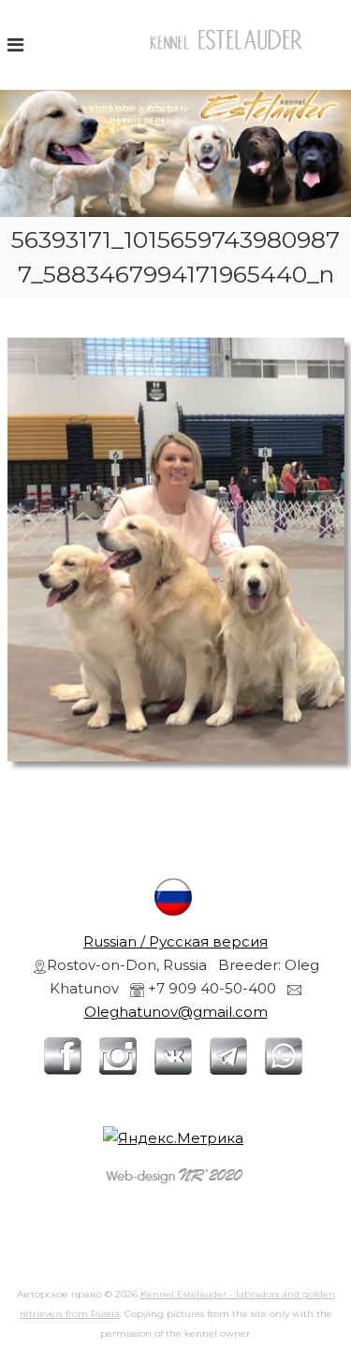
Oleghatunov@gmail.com (176, 1012)
